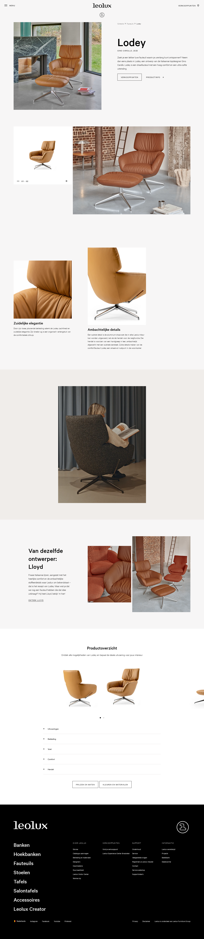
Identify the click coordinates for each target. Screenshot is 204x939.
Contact (135, 866)
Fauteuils (23, 863)
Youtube (57, 921)
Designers (76, 861)
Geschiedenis (78, 866)
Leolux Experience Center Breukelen (116, 853)
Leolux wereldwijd (168, 849)
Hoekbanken (27, 854)
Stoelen (22, 872)
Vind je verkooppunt (110, 849)
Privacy (135, 921)
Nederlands (21, 921)
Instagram (34, 921)
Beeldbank (166, 857)
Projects (165, 853)
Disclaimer (146, 921)
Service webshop (138, 870)
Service (135, 853)
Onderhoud (136, 849)
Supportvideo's (137, 874)
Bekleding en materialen (82, 857)
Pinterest (68, 921)
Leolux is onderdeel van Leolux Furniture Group (172, 921)
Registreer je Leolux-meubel (142, 861)
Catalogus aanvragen (81, 853)
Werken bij (77, 878)
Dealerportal (166, 861)
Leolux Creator (30, 909)
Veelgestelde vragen (139, 857)
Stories (75, 849)
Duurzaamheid (78, 870)
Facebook (45, 921)
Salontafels (26, 890)
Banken (22, 845)
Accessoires (27, 899)
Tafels (20, 881)
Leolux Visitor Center (81, 874)
